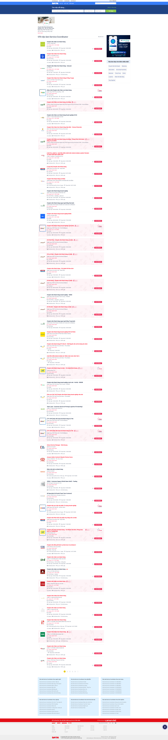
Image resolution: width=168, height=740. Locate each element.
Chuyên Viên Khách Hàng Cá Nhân (56, 178)
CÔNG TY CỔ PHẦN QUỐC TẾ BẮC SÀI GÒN (56, 558)
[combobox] (68, 11)
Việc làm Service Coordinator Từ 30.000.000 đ (111, 692)
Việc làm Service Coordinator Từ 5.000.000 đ (111, 683)
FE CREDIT (49, 67)
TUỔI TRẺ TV (61, 0)
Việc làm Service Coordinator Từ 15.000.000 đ (111, 689)
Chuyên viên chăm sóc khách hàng (56, 41)
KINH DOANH (67, 726)
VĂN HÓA (79, 727)
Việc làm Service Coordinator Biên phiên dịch (48, 691)
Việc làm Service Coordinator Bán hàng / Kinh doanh (50, 683)
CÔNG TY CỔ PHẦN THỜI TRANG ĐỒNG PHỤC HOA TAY (59, 621)
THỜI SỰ (53, 727)
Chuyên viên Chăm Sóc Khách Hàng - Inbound (59, 66)
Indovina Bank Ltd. (51, 370)
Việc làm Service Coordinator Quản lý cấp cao (48, 711)
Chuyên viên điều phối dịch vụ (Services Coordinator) (61, 545)
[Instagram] (112, 723)
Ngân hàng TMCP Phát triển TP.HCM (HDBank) (57, 228)
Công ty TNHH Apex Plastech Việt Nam (55, 660)
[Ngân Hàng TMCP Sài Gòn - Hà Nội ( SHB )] (42, 508)
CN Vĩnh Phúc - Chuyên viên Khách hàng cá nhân (60, 240)
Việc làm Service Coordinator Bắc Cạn (79, 691)
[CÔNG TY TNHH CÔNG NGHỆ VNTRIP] (42, 117)
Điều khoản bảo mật (98, 738)
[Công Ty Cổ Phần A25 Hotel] (42, 571)
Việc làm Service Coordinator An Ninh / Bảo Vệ (49, 681)
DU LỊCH (66, 731)
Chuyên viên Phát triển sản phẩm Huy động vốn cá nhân (62, 517)
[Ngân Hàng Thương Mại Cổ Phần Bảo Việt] (42, 193)
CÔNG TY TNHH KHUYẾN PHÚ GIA (54, 597)
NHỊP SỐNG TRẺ (80, 726)
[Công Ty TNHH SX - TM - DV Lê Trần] (42, 459)
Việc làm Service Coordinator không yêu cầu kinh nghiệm (114, 702)
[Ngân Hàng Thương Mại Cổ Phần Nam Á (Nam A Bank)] (42, 334)
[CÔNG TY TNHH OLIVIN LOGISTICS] (42, 409)
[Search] (115, 3)
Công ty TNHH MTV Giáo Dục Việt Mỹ (55, 583)
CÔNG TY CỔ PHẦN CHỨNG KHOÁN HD (55, 647)
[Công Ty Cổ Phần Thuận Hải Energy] (42, 80)
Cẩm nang (71, 3)
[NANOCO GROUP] (42, 472)
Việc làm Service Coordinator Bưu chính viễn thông (50, 692)
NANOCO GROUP (50, 471)
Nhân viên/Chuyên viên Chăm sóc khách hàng (59, 90)
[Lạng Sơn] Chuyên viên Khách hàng (56, 166)
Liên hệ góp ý (104, 738)
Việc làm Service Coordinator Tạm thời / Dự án (80, 704)
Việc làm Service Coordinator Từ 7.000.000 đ (111, 685)
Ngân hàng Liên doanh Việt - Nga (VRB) (56, 168)
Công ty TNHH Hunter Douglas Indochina (56, 495)
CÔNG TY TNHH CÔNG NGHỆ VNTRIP (55, 116)
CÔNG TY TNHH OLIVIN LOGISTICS (54, 408)
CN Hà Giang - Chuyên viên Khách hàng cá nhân (59, 280)
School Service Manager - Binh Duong (57, 445)
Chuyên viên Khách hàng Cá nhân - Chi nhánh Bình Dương (62, 368)
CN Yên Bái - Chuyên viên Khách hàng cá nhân (59, 307)
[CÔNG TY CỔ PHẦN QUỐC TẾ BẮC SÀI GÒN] (42, 559)
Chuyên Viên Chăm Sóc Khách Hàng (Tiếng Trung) (60, 78)
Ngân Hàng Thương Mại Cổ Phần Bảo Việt (56, 192)
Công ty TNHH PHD (51, 43)
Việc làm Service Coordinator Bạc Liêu (79, 689)
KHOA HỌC (92, 727)
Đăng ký (109, 7)
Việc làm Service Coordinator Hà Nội (78, 681)
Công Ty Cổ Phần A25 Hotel (53, 571)
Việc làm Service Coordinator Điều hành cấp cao (49, 713)
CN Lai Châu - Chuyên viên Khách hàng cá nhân (59, 254)
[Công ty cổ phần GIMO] (42, 216)
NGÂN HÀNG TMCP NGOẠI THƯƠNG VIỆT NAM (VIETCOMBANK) (61, 204)
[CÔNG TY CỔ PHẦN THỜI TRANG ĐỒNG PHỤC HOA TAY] (42, 622)
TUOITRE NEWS (66, 0)
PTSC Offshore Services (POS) (54, 546)
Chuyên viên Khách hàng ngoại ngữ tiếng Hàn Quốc (60, 203)
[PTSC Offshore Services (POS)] (42, 547)
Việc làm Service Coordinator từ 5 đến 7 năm (111, 709)
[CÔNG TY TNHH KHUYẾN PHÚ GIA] (42, 598)
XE (65, 729)
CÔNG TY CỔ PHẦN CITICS (53, 55)
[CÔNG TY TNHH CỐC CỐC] (42, 610)
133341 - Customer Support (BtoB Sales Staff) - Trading (62, 481)
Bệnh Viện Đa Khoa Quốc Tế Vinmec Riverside (57, 128)
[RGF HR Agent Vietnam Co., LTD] (42, 484)
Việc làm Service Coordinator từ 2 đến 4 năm (111, 707)
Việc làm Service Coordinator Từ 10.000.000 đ (111, 687)
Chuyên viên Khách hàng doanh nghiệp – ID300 (59, 294)
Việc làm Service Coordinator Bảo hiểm (47, 687)
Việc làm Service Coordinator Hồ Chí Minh (79, 683)
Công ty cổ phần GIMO (52, 215)
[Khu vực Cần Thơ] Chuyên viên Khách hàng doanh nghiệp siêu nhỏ (65, 394)
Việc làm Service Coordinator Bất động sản (48, 689)
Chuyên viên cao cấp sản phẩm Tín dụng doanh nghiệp (61, 505)
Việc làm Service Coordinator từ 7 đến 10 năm (111, 711)
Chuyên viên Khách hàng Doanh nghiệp (57, 191)
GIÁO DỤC (105, 726)
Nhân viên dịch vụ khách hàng (55, 469)
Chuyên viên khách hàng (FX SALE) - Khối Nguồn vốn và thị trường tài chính (67, 344)
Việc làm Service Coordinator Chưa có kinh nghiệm (113, 704)
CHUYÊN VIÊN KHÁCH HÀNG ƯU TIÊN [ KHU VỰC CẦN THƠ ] (63, 356)
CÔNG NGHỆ (67, 727)
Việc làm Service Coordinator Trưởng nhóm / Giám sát (50, 707)
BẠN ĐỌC (105, 727)
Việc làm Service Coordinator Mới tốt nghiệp (48, 704)
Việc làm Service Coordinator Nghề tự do (79, 705)
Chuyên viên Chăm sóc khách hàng (56, 658)
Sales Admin (111, 69)
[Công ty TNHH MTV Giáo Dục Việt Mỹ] (42, 584)
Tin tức (61, 3)
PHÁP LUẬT (54, 731)
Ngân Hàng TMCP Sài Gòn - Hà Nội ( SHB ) (56, 507)
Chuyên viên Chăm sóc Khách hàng (56, 646)
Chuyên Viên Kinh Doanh (114, 66)
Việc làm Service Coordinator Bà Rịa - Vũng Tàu (81, 687)
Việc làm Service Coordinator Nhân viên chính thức (81, 702)
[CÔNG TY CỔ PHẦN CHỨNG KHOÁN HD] (42, 648)
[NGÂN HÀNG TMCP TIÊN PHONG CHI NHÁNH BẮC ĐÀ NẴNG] (42, 181)
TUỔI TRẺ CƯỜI (73, 0)
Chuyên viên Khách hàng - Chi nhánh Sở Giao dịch (60, 268)
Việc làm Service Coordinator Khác (78, 707)
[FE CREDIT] (42, 68)
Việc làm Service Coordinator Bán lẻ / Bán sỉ (48, 685)
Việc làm (66, 3)
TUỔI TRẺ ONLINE (55, 0)
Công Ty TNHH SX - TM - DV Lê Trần (55, 458)
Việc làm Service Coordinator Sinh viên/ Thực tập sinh (50, 702)
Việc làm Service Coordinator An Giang (79, 685)
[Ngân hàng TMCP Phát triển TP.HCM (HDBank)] (42, 228)
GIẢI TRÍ (79, 729)
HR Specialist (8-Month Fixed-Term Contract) (59, 493)
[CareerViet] (110, 720)
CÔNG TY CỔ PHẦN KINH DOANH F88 (55, 634)
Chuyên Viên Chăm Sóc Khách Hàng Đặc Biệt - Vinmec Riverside (64, 127)
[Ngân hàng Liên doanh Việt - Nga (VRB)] (42, 169)
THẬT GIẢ (105, 729)
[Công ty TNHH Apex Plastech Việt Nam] (42, 661)
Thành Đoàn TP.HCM (112, 736)
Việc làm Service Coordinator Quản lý (47, 709)
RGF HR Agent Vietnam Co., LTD (54, 483)
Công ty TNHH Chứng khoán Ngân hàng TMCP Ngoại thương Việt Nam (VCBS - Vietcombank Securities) (67, 104)
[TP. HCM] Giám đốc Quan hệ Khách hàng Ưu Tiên (60, 418)
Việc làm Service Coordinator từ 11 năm (110, 713)
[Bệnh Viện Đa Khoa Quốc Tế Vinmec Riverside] (42, 129)
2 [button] (67, 671)
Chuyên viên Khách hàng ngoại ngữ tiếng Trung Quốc (61, 321)
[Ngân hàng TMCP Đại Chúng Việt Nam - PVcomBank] (42, 346)
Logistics (111, 76)
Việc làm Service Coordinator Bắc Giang (79, 692)
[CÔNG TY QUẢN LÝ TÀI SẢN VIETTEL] (42, 155)
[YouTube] (115, 723)
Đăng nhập (114, 7)
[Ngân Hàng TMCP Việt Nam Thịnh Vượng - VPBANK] (42, 297)
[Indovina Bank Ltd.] (42, 370)
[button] (93, 49)
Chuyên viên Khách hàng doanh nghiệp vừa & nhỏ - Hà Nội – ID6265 (65, 382)
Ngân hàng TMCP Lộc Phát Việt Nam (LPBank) (57, 242)
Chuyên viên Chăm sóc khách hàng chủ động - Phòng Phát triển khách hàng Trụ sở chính (65, 139)
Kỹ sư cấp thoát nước (121, 69)
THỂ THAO (92, 726)
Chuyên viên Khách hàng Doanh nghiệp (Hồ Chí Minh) (61, 332)
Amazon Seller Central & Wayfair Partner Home (60, 457)
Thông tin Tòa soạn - (105, 736)
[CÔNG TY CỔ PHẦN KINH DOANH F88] (42, 634)
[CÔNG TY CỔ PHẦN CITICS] (42, 56)
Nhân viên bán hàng (119, 76)
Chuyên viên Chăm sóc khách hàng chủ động (59, 102)
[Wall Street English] (42, 447)
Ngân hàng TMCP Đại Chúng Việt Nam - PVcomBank (58, 345)
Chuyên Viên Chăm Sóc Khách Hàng (56, 53)
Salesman (111, 73)
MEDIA (53, 726)
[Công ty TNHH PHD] (42, 44)
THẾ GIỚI (53, 729)
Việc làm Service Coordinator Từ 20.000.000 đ (111, 691)
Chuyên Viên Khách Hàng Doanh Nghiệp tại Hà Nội (60, 225)
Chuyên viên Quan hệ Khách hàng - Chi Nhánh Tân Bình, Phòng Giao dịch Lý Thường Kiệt (65, 530)
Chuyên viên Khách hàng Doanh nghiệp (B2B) (59, 213)
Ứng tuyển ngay (98, 48)
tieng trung (118, 73)
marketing (124, 66)
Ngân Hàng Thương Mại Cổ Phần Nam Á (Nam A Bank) (59, 333)
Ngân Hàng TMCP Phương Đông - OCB (55, 91)
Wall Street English (51, 446)
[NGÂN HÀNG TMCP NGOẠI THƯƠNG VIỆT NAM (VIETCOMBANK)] (42, 205)
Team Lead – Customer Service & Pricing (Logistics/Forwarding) (64, 406)
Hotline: (112, 738)
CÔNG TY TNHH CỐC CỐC (52, 609)
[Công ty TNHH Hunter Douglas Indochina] (42, 496)
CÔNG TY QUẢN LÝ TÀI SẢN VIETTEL (55, 156)
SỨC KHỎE (92, 729)
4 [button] (72, 671)
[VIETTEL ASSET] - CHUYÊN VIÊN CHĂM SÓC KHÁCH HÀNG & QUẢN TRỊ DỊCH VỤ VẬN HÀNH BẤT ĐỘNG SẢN (68, 153)
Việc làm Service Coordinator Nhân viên (47, 705)
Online (124, 73)
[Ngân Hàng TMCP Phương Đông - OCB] (42, 92)
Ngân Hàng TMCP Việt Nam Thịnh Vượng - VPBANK (58, 296)
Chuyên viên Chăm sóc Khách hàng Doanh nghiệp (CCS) (62, 115)
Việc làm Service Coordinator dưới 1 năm (110, 705)
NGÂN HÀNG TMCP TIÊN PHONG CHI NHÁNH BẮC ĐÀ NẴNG (60, 180)
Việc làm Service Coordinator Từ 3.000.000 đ (111, 681)
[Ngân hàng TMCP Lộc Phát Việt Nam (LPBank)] (42, 242)
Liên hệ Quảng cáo (89, 738)
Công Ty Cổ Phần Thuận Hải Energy (55, 79)
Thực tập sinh (112, 80)
